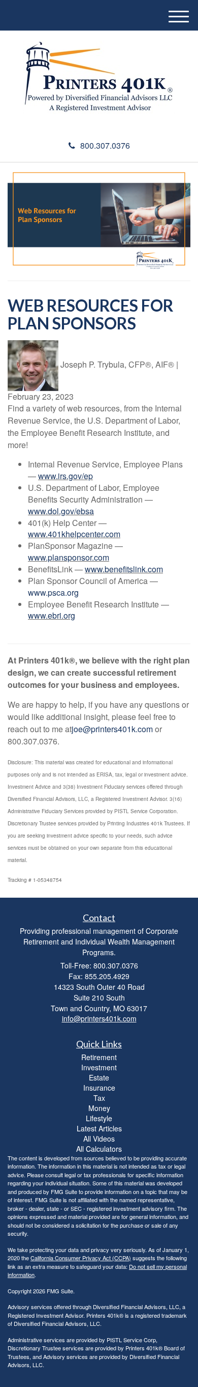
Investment (99, 1067)
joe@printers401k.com (112, 729)
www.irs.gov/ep (65, 476)
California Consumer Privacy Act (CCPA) (80, 1258)
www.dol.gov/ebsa (61, 511)
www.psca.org (53, 592)
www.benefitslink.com (124, 569)
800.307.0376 (105, 145)
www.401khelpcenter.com (74, 534)
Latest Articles (99, 1128)
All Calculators (99, 1149)
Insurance (99, 1088)
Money (99, 1108)
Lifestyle (99, 1118)
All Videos (99, 1138)
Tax (99, 1098)
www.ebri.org (51, 615)
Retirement (99, 1057)
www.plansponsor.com (68, 557)
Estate (99, 1077)
